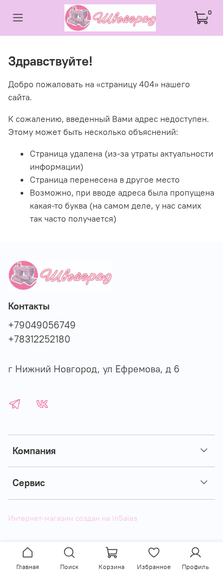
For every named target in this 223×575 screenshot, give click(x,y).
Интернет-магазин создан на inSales (72, 518)
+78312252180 (39, 339)
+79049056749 (42, 325)
